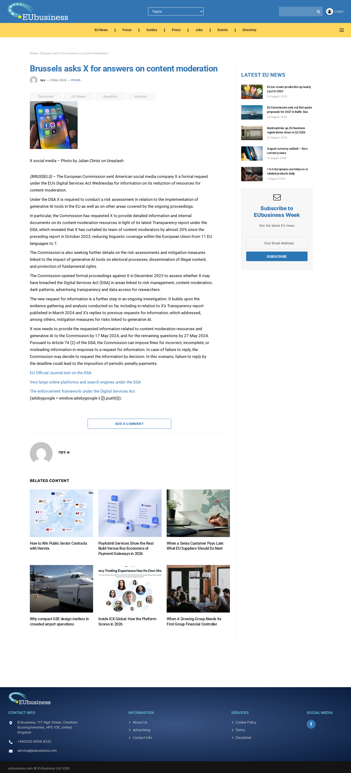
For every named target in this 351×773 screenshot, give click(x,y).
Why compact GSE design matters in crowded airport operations (59, 621)
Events (223, 30)
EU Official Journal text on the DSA (60, 372)
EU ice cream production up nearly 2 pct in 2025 (289, 89)
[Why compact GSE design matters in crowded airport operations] (61, 589)
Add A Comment (129, 424)
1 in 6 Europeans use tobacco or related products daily (287, 171)
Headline (110, 96)
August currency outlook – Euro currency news (287, 151)
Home (34, 53)
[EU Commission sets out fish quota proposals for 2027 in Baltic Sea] (254, 112)
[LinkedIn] (12, 138)
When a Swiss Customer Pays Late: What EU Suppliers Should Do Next (195, 546)
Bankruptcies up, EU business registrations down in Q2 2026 (286, 130)
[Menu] (342, 30)
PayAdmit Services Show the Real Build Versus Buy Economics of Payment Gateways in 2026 (126, 548)
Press (176, 30)
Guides (151, 30)
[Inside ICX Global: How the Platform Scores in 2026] (130, 589)
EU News (101, 30)
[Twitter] (12, 127)
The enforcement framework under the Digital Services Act (82, 391)
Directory (249, 30)
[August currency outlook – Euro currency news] (254, 153)
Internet (141, 96)
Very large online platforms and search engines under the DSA (85, 382)
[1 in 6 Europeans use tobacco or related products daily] (254, 174)
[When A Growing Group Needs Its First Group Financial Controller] (198, 589)
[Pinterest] (12, 149)
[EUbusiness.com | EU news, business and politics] (38, 11)
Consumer (46, 96)
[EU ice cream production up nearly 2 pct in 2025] (254, 92)
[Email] (12, 160)
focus (75, 80)
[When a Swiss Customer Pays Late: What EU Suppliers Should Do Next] (198, 513)
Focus (127, 30)
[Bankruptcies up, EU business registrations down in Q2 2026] (254, 133)
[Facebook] (12, 116)
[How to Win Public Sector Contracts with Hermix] (61, 513)
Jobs (199, 30)
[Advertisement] (175, 661)
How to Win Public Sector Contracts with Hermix (58, 546)
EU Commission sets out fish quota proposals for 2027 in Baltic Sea (289, 110)
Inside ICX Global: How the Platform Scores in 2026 (127, 621)
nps (42, 80)
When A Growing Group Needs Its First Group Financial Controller (194, 621)
